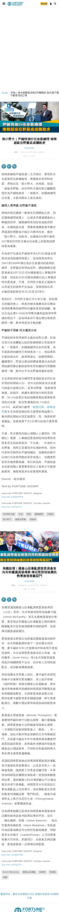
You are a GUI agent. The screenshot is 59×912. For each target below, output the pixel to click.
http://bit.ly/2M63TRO (12, 497)
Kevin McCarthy (11, 872)
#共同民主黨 (9, 514)
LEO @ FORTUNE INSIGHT (33, 152)
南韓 (29, 514)
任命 (21, 514)
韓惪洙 (33, 519)
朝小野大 (7, 519)
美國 (5, 877)
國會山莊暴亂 (29, 872)
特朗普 (42, 872)
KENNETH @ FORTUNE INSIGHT (33, 585)
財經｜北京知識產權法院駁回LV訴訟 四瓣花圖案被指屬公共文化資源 (34, 95)
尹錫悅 (50, 514)
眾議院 (53, 872)
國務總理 (39, 514)
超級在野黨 (20, 519)
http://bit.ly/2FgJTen (12, 507)
